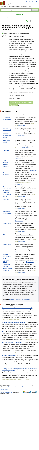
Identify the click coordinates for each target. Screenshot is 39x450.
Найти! (35, 10)
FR (36, 1)
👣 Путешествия (4, 389)
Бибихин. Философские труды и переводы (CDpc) (7, 258)
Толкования (19, 14)
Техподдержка (11, 386)
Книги (28, 18)
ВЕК (3, 331)
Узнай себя (6, 150)
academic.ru (7, 3)
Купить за (21, 103)
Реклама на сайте (20, 386)
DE (30, 1)
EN (26, 1)
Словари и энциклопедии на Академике (15, 7)
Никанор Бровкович (8, 355)
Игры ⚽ (28, 21)
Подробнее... (22, 125)
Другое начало (7, 223)
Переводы (10, 18)
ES (33, 1)
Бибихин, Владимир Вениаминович (19, 299)
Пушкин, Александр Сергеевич (11, 342)
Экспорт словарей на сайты (6, 392)
